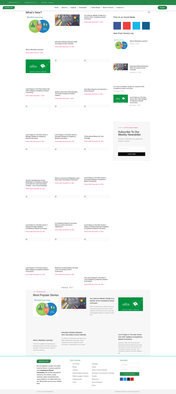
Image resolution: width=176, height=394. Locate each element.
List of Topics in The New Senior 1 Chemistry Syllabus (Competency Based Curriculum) (95, 179)
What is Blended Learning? (34, 49)
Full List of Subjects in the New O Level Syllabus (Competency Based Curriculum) (95, 279)
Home (56, 7)
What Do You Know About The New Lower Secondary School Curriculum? (66, 269)
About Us (64, 7)
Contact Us (120, 7)
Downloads (82, 7)
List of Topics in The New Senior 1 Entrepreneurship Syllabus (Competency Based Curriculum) (37, 226)
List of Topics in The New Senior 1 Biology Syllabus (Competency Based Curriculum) (37, 136)
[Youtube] (132, 379)
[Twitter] (125, 379)
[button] (144, 2)
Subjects (73, 7)
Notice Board (95, 7)
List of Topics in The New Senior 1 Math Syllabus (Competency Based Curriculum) (37, 269)
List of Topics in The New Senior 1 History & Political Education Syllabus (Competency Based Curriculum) (96, 226)
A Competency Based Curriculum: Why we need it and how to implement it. (66, 224)
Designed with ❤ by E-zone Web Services (127, 391)
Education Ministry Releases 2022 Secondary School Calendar (139, 67)
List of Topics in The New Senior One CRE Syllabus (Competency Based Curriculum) (38, 90)
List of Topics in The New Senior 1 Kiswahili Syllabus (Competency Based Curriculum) (66, 136)
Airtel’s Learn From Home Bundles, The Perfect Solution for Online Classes (66, 93)
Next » (71, 287)
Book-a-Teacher (108, 7)
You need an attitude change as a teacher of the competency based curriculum (95, 17)
